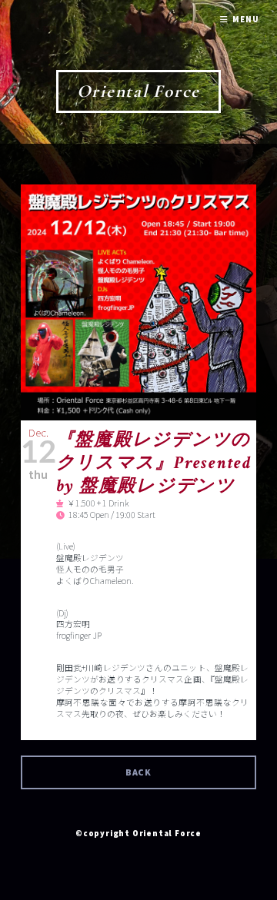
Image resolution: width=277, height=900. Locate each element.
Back (138, 772)
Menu (245, 20)
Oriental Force (139, 91)
